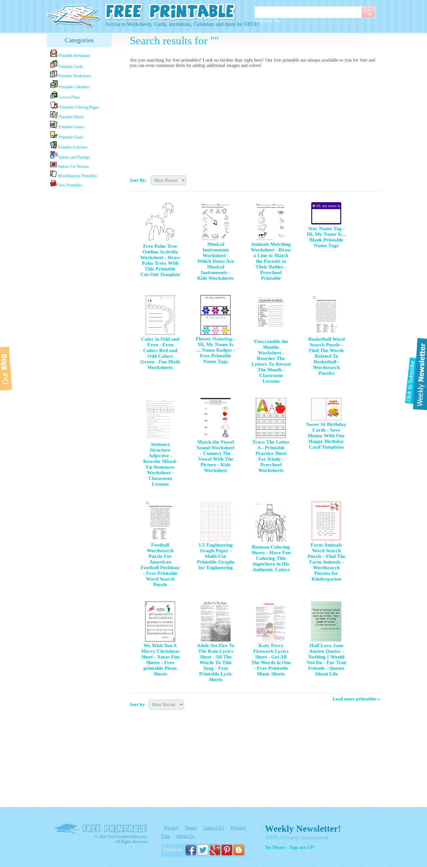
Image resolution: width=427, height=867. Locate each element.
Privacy (171, 827)
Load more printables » (356, 698)
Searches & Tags (268, 20)
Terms (190, 827)
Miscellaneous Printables (77, 176)
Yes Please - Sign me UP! (290, 847)
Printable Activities (72, 147)
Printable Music (71, 117)
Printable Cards (70, 66)
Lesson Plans (69, 97)
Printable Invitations (73, 55)
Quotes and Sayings (73, 157)
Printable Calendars (74, 87)
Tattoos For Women (73, 166)
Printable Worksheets (74, 76)
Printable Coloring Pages (78, 107)
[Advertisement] (255, 120)
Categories (79, 40)
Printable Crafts (70, 137)
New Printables (69, 185)
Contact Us (213, 827)
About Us (185, 836)
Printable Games (70, 127)
